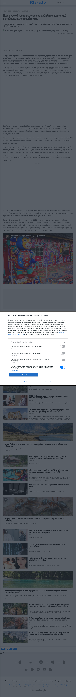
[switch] (62, 346)
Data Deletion (27, 382)
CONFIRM (23, 375)
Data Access (38, 382)
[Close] (72, 315)
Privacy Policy (49, 382)
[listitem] (38, 342)
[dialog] (38, 349)
